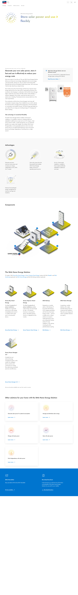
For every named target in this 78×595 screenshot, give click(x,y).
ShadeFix (50, 275)
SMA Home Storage (22, 277)
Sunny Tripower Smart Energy (32, 275)
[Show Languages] (71, 2)
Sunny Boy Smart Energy (18, 275)
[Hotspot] (37, 243)
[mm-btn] (75, 2)
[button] (68, 2)
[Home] (4, 2)
